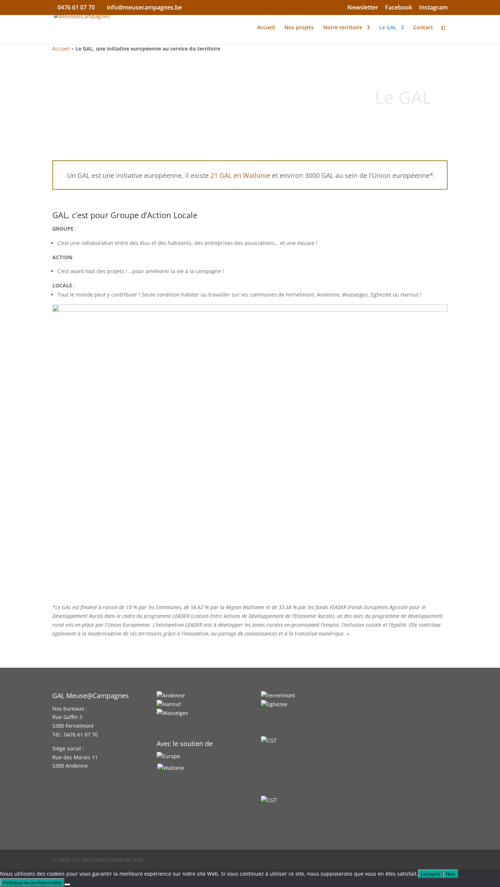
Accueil (266, 28)
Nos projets (299, 28)
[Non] (67, 884)
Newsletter (362, 7)
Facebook (398, 7)
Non (450, 874)
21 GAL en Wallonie (240, 175)
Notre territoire (342, 28)
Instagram (433, 7)
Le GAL (387, 28)
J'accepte (430, 874)
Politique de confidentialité (32, 882)
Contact (423, 28)
